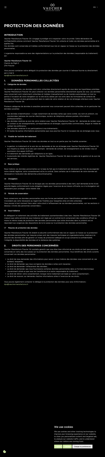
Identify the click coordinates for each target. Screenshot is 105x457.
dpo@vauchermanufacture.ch (16, 75)
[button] (96, 7)
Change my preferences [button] (82, 446)
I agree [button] (58, 446)
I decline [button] (67, 446)
